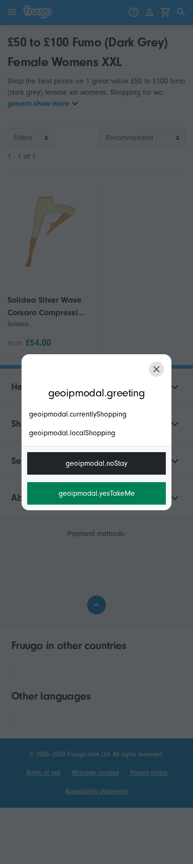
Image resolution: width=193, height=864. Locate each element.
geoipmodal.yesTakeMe (97, 493)
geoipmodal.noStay (96, 463)
